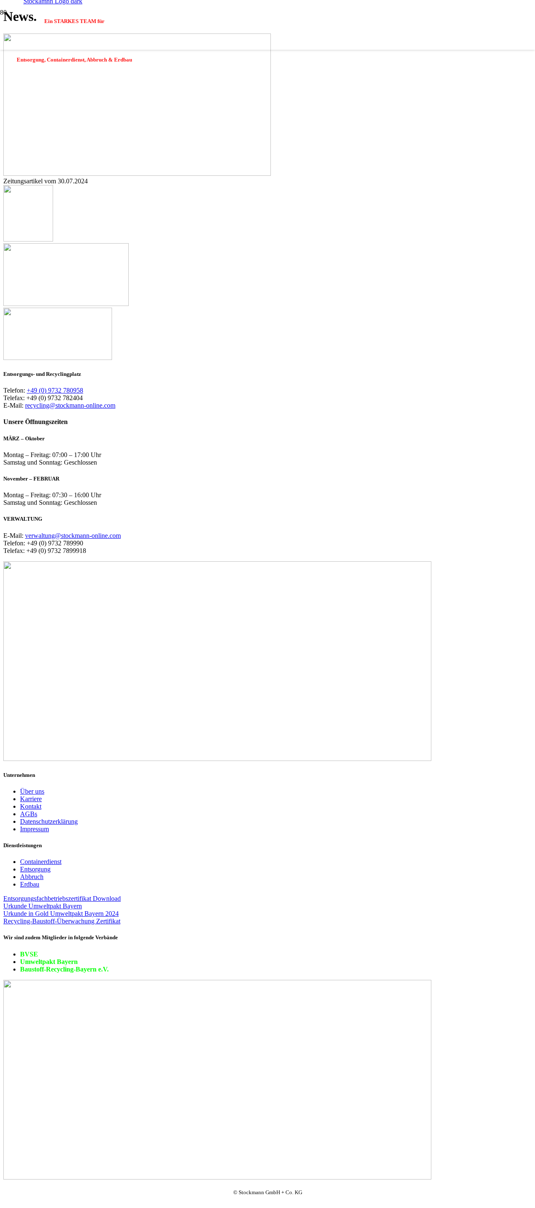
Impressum (34, 829)
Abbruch (31, 876)
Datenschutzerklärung (49, 821)
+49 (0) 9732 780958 (55, 390)
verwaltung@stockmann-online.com (73, 535)
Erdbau (29, 884)
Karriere (31, 798)
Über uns (32, 791)
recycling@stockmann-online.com (70, 405)
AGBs (28, 813)
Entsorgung (35, 869)
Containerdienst (40, 861)
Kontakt (30, 806)
